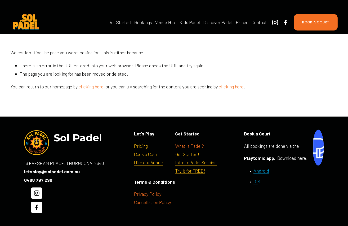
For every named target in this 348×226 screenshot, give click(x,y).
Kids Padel (189, 22)
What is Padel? (189, 146)
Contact (259, 22)
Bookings (143, 22)
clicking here (91, 86)
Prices (242, 22)
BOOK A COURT (315, 22)
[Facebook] (285, 22)
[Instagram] (275, 22)
